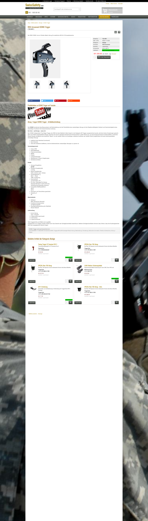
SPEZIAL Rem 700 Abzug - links (93, 287)
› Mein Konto (113, 3)
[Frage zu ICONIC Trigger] (119, 32)
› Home (107, 3)
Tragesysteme (82, 17)
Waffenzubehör (104, 17)
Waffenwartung (92, 17)
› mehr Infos (32, 260)
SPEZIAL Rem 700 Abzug (91, 244)
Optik (46, 17)
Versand (114, 54)
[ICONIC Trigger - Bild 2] (52, 84)
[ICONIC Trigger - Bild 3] (67, 84)
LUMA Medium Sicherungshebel (93, 265)
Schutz (73, 17)
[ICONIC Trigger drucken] (115, 32)
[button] (34, 100)
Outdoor (52, 17)
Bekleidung (39, 17)
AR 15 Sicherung (43, 287)
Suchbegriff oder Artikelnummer (63, 9)
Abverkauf (30, 17)
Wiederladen (115, 17)
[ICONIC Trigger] (45, 58)
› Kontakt (120, 3)
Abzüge (40, 314)
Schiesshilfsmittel (63, 17)
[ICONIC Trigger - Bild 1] (37, 84)
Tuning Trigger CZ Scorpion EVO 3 (47, 244)
